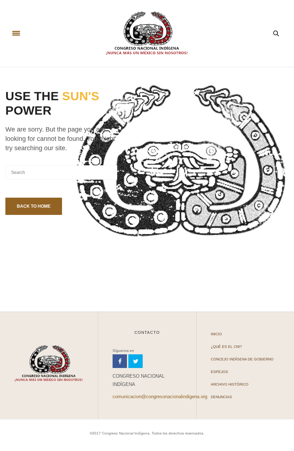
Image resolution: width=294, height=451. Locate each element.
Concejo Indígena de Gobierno (242, 359)
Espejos (219, 372)
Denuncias (221, 397)
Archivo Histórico (229, 384)
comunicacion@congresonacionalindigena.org (160, 396)
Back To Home (34, 206)
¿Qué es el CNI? (226, 347)
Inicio (216, 334)
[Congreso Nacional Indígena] (147, 33)
